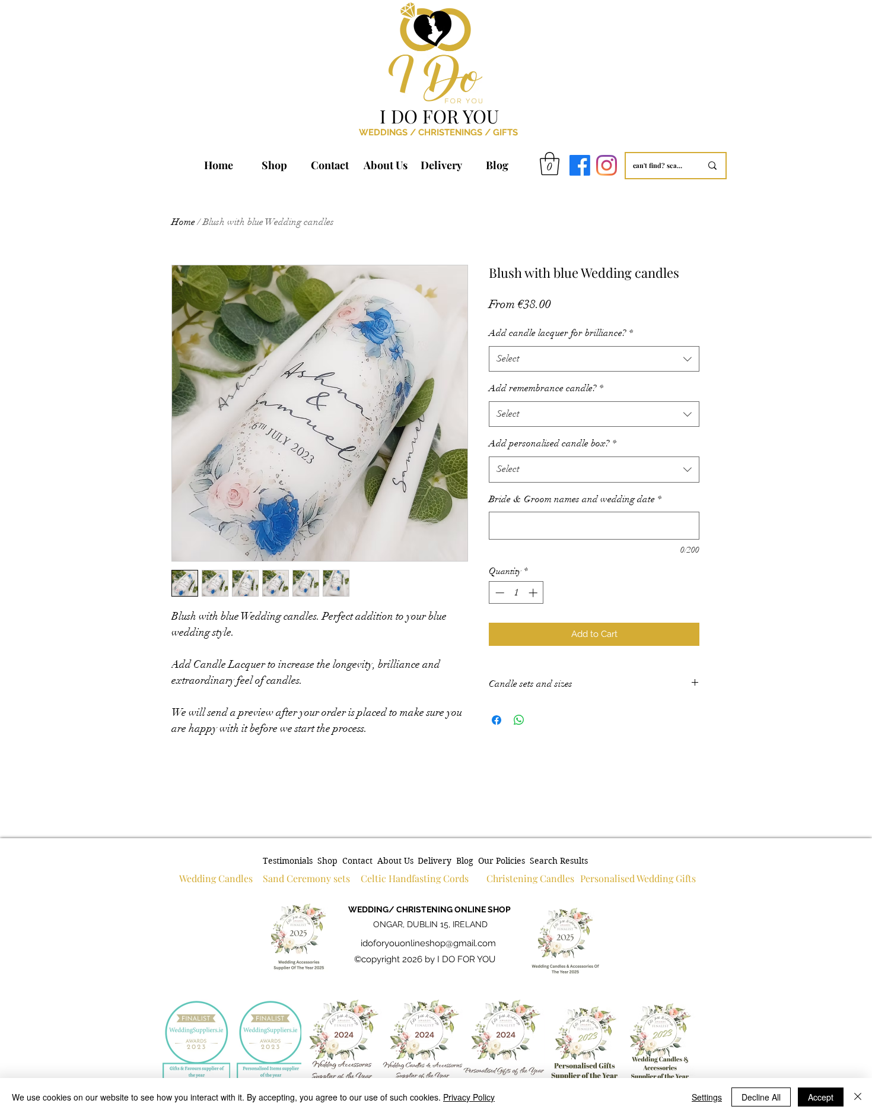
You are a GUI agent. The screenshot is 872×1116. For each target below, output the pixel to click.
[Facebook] (579, 165)
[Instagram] (606, 165)
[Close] (858, 1097)
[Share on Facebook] (496, 720)
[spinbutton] (516, 593)
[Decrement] (499, 593)
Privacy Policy (469, 1097)
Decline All (761, 1097)
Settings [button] (707, 1097)
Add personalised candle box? (552, 443)
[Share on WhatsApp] (519, 720)
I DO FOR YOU (439, 115)
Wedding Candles (216, 878)
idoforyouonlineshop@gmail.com (428, 943)
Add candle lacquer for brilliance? (561, 333)
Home (183, 222)
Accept (820, 1097)
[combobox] (594, 359)
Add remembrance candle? (546, 388)
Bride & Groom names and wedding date (575, 499)
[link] (549, 163)
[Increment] (534, 593)
